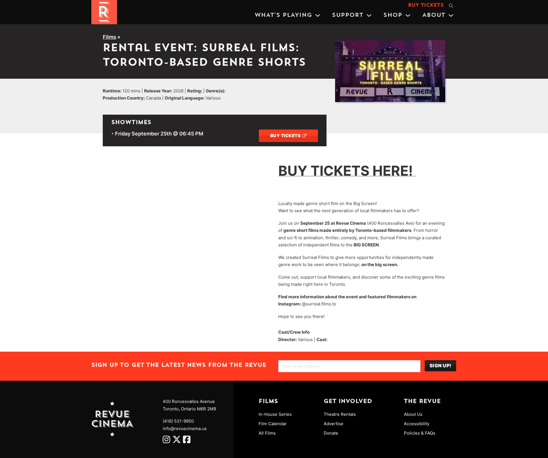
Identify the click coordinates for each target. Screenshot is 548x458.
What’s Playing (283, 15)
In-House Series (275, 414)
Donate (331, 433)
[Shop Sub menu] (408, 15)
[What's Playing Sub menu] (318, 15)
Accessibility (416, 423)
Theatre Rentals (340, 414)
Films (109, 37)
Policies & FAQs (419, 433)
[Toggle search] (451, 5)
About (433, 15)
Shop (392, 15)
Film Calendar (273, 423)
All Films (267, 433)
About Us (413, 414)
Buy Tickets (426, 5)
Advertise (333, 423)
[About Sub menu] (451, 15)
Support (347, 15)
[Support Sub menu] (369, 15)
